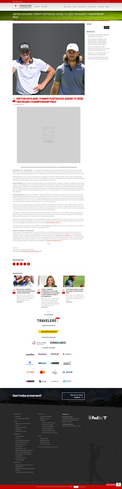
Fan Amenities (19, 446)
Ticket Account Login (20, 431)
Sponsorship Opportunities (22, 418)
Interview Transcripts (45, 444)
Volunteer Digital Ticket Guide (49, 432)
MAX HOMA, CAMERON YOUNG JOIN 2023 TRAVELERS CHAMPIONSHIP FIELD (98, 58)
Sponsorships (17, 414)
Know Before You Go (20, 448)
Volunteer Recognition (47, 428)
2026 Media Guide (44, 440)
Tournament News (19, 104)
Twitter (17, 264)
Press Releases (44, 438)
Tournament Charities (45, 416)
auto (57, 235)
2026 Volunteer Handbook (48, 423)
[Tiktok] (108, 1)
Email (28, 264)
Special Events (17, 462)
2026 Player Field (19, 436)
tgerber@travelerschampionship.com (30, 251)
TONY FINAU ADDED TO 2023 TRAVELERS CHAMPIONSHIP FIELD (50, 291)
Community (41, 414)
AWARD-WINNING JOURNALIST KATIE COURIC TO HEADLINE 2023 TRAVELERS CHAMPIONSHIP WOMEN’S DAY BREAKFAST (26, 292)
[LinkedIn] (106, 1)
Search (89, 24)
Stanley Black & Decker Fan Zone (23, 454)
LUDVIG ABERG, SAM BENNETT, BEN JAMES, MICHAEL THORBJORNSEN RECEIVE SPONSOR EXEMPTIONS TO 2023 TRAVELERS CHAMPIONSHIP (97, 41)
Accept (76, 487)
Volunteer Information (47, 425)
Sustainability (18, 456)
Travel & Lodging (19, 460)
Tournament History (20, 458)
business (67, 235)
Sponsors (17, 416)
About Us (17, 438)
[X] (101, 1)
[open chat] (113, 484)
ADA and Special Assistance (22, 440)
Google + (25, 264)
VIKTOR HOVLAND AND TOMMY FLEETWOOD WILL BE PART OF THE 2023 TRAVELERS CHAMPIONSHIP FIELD (98, 48)
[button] (96, 1)
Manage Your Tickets (20, 427)
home (60, 235)
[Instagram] (104, 1)
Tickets (75, 7)
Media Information (45, 442)
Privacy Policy (82, 487)
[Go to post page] (24, 281)
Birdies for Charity (44, 418)
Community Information (21, 442)
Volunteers (43, 420)
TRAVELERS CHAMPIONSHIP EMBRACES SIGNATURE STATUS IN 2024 (98, 35)
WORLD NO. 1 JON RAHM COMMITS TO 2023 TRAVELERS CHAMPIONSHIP (98, 54)
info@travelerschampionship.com (70, 418)
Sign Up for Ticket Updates (76, 396)
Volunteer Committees (48, 427)
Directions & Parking (20, 444)
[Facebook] (99, 1)
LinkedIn (21, 264)
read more (19, 307)
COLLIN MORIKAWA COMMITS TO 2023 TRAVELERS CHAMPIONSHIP (75, 291)
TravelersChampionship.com (52, 222)
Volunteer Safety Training (48, 430)
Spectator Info (17, 434)
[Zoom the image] (48, 317)
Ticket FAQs (18, 429)
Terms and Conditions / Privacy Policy (48, 447)
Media (40, 436)
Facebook (14, 264)
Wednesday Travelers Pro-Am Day (24, 472)
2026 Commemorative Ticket (22, 423)
